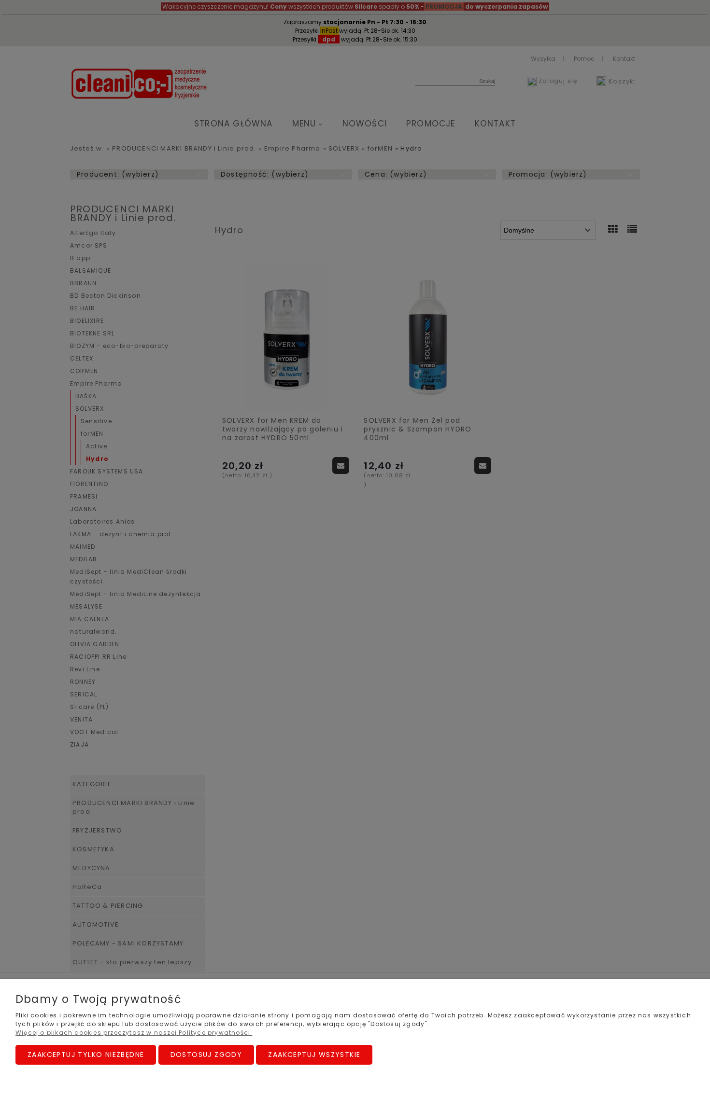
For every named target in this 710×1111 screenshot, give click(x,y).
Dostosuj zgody (206, 1054)
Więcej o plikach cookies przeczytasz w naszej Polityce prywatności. (133, 1032)
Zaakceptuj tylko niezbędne (86, 1054)
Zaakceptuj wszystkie (314, 1054)
